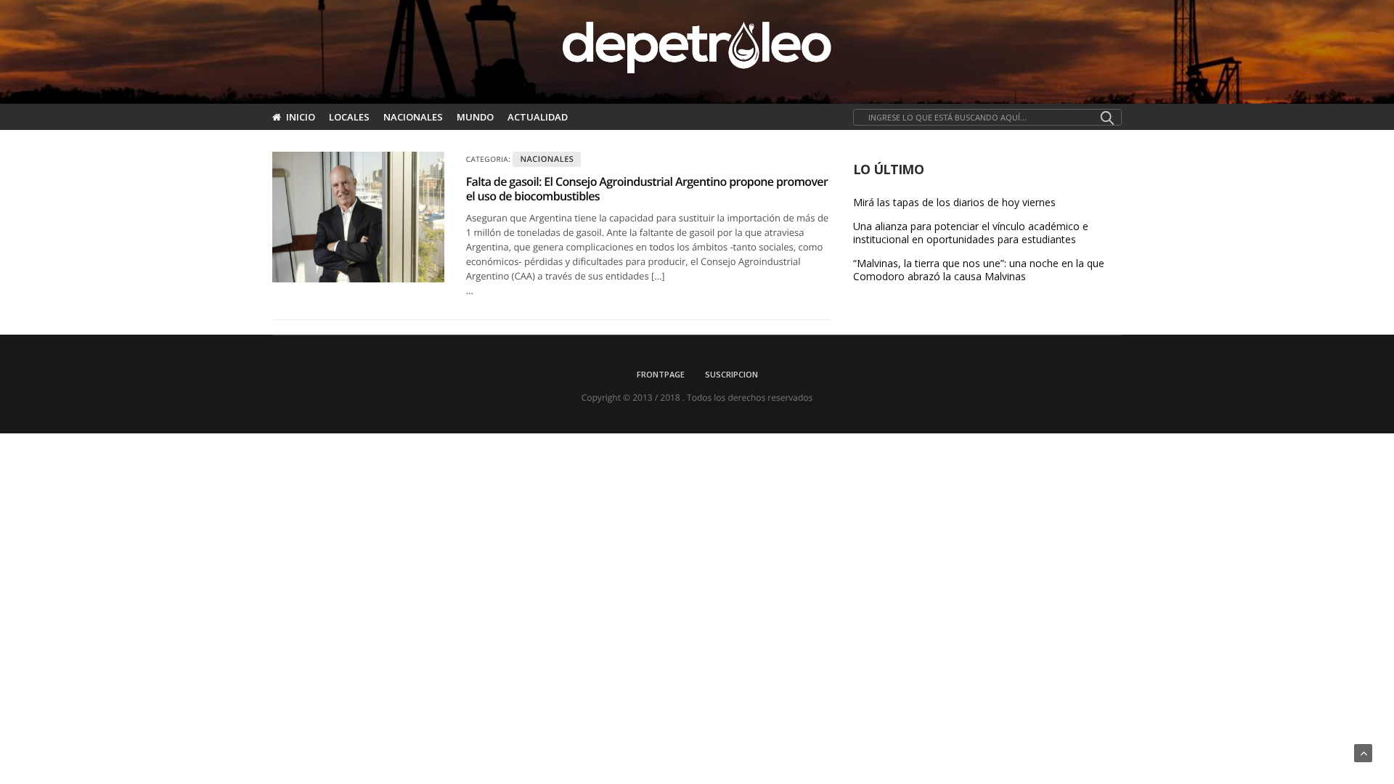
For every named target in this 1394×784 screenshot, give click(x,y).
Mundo (475, 116)
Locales (349, 116)
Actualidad (538, 116)
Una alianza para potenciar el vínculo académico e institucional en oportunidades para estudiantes (970, 233)
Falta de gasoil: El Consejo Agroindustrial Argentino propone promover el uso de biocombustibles (647, 188)
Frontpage (661, 374)
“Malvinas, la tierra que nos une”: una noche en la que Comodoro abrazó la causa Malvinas (978, 270)
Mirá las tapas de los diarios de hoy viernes (954, 202)
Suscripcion (731, 374)
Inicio (300, 116)
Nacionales (413, 116)
